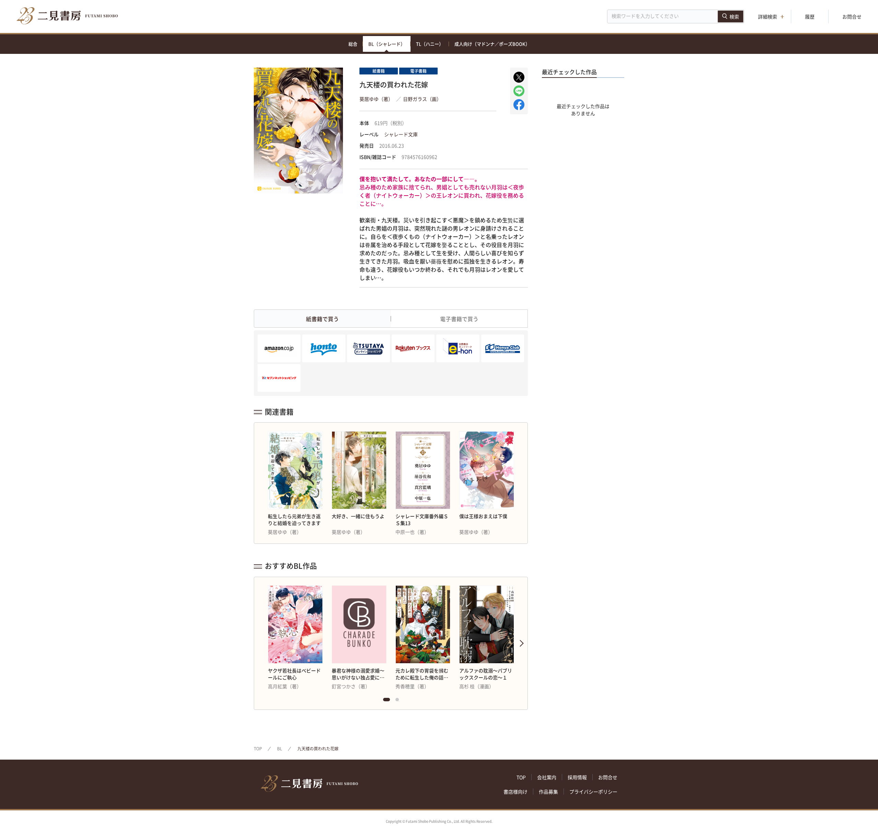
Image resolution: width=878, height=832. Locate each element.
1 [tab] (386, 701)
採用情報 (577, 777)
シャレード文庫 (401, 134)
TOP (258, 749)
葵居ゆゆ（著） (376, 98)
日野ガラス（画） (422, 98)
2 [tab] (398, 701)
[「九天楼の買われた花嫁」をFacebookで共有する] (518, 104)
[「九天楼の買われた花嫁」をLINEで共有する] (518, 90)
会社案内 (546, 777)
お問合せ (852, 16)
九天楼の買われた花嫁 (318, 749)
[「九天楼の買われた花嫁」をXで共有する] (518, 77)
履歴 (810, 16)
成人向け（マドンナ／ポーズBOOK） (492, 43)
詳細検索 (767, 16)
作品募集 (548, 791)
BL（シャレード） (386, 43)
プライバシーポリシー (593, 791)
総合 (352, 43)
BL (279, 749)
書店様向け (515, 791)
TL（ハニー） (429, 43)
